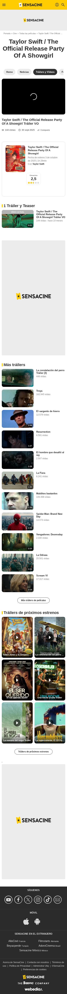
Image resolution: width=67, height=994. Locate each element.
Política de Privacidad (19, 966)
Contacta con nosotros (38, 962)
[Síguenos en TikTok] (48, 900)
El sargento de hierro (48, 411)
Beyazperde (14, 945)
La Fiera (40, 473)
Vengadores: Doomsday (49, 534)
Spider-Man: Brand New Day (49, 515)
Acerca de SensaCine (13, 962)
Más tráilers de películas (33, 600)
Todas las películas (27, 33)
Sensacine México (30, 950)
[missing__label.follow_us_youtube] (9, 900)
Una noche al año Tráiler (50, 697)
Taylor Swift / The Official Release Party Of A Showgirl (33, 48)
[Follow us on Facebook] (18, 900)
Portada (7, 33)
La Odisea (41, 555)
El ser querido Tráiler (17, 697)
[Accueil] (30, 5)
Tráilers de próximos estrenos (33, 751)
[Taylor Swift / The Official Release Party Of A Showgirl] (15, 158)
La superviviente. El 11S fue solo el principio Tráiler (50, 740)
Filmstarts (44, 940)
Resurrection (43, 431)
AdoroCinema (47, 945)
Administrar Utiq (41, 966)
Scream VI (42, 575)
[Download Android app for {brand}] (39, 921)
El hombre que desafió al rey (50, 453)
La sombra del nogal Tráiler (17, 740)
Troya (39, 391)
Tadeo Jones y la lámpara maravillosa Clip (18, 654)
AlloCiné (13, 940)
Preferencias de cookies (34, 969)
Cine (15, 33)
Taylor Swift (38, 164)
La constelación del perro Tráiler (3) (50, 371)
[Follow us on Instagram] (38, 900)
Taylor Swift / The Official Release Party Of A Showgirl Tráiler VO (50, 214)
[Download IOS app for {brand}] (28, 921)
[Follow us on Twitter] (28, 900)
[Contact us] (58, 900)
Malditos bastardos (46, 493)
